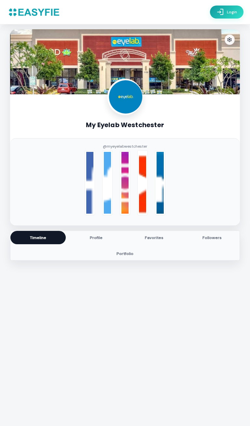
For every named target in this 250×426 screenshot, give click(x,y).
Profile (96, 237)
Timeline (38, 237)
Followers (212, 237)
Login (226, 12)
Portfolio (125, 253)
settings (229, 40)
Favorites (154, 237)
